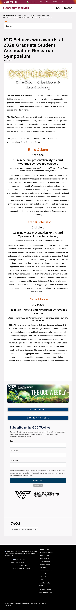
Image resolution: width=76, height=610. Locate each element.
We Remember (45, 561)
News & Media (22, 15)
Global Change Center (10, 15)
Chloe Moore (38, 299)
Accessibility (43, 567)
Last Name (14, 460)
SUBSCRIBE (38, 481)
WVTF (41, 586)
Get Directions (18, 563)
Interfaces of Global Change (24, 529)
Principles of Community (46, 552)
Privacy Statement (44, 555)
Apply (33, 2)
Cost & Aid (42, 574)
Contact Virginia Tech (21, 568)
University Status (44, 549)
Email (12, 441)
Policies (41, 580)
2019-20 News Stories (43, 15)
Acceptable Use (44, 558)
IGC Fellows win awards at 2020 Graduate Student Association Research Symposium (27, 18)
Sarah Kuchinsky (38, 222)
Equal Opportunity (44, 583)
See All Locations (19, 566)
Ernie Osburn (38, 149)
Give (47, 2)
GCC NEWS (32, 15)
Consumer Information (45, 571)
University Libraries (44, 564)
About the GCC (38, 409)
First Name (14, 451)
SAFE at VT (43, 577)
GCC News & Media (38, 418)
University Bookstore (45, 589)
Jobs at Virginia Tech (45, 592)
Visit (40, 2)
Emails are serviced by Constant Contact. (23, 475)
